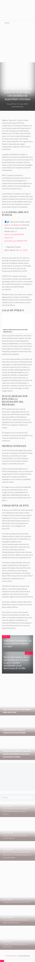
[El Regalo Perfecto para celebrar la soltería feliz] (17, 948)
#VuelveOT (8, 237)
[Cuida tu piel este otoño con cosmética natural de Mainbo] (17, 734)
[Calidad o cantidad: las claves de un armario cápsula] (17, 840)
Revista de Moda (24, 956)
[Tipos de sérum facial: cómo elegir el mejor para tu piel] (17, 714)
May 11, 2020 (21, 250)
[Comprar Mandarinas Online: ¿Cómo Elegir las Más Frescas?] (17, 924)
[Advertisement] (17, 43)
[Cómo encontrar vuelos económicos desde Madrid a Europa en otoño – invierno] (17, 816)
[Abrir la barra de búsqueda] (32, 22)
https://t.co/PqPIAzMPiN (14, 234)
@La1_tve (9, 225)
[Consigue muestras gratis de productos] (17, 904)
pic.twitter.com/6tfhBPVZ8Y (15, 241)
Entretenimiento (17, 107)
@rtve (18, 225)
